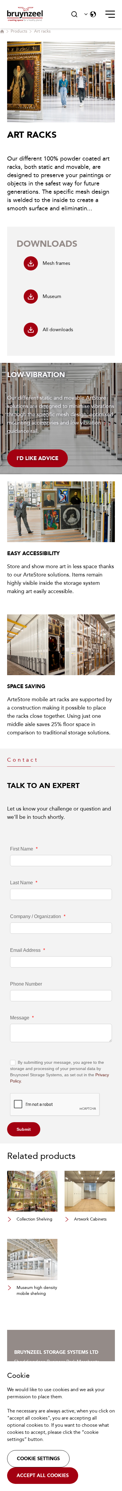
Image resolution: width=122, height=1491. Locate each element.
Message (22, 1017)
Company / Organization (37, 916)
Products (19, 31)
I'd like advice (37, 458)
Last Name (23, 882)
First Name (24, 848)
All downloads (58, 329)
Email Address (27, 950)
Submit (24, 1129)
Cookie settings (38, 1458)
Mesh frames (56, 263)
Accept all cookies (43, 1475)
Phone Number (26, 983)
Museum (52, 296)
